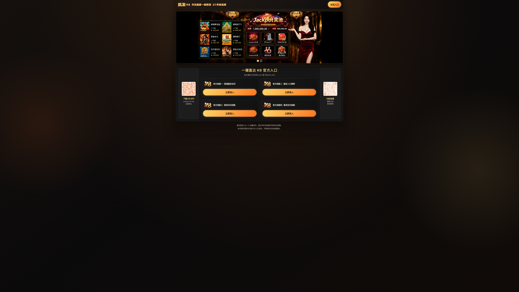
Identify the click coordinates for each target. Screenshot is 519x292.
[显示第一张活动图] (258, 61)
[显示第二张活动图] (261, 61)
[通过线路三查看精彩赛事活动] (259, 37)
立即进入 (229, 92)
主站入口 (334, 4)
